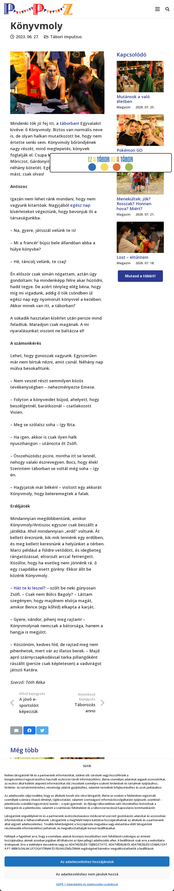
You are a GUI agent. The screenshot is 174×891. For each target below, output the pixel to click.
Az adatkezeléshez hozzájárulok (87, 861)
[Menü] (157, 9)
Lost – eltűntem (132, 257)
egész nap (80, 205)
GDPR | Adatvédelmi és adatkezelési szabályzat (87, 884)
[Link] (38, 9)
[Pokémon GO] (140, 117)
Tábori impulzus (66, 36)
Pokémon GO (130, 150)
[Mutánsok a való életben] (140, 64)
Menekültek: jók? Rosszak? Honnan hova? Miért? (134, 203)
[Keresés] (167, 9)
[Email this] (16, 730)
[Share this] (29, 730)
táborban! (69, 123)
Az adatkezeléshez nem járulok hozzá (87, 874)
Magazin (123, 107)
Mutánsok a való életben (133, 99)
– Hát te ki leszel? (28, 588)
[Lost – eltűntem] (140, 225)
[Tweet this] (42, 730)
